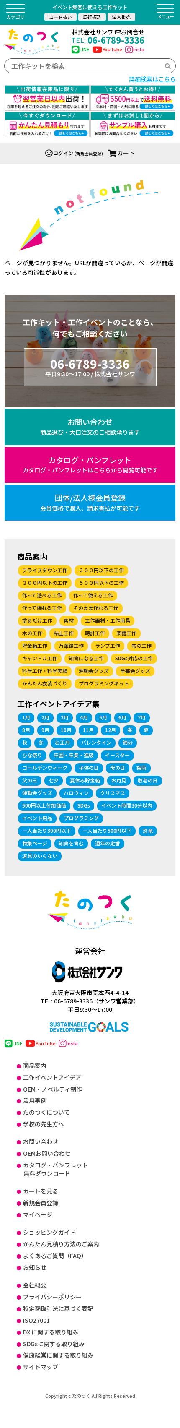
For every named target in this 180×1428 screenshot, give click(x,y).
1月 (26, 717)
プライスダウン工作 (44, 569)
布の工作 (141, 645)
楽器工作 (126, 632)
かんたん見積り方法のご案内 (61, 1244)
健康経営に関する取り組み (58, 1355)
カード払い (60, 16)
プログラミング (81, 817)
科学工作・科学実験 (44, 670)
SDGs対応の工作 (134, 658)
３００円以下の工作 (44, 582)
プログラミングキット (104, 683)
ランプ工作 (107, 645)
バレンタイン (96, 742)
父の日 (29, 780)
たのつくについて (46, 1112)
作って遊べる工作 (42, 595)
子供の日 (89, 767)
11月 (88, 729)
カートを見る (40, 1191)
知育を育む (71, 843)
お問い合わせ (90, 426)
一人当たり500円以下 (106, 830)
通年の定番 (107, 843)
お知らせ (34, 1267)
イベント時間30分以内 (126, 805)
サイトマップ (40, 1367)
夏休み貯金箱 (85, 780)
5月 (103, 717)
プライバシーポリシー (52, 1296)
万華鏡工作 (71, 645)
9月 (45, 729)
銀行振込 (92, 16)
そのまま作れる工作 (95, 607)
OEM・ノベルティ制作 (52, 1089)
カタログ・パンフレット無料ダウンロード (55, 1169)
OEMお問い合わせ (47, 1153)
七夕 (54, 780)
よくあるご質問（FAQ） (55, 1255)
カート (126, 153)
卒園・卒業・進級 (74, 754)
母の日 (117, 767)
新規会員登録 (40, 1203)
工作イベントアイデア (52, 1077)
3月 (65, 717)
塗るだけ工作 (37, 620)
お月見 (118, 780)
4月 (84, 717)
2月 (45, 717)
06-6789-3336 (107, 40)
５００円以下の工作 (101, 582)
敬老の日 (148, 780)
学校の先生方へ (43, 1124)
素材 (69, 620)
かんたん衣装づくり (44, 683)
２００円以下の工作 (101, 569)
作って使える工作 (93, 595)
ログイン (63, 152)
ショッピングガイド (49, 1232)
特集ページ (34, 843)
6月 (122, 717)
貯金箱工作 (34, 645)
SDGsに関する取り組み (54, 1343)
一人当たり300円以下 (46, 830)
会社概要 (34, 1285)
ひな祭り (32, 754)
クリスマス (112, 792)
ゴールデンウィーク (44, 767)
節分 (128, 742)
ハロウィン (76, 792)
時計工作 (95, 632)
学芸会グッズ (135, 670)
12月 (110, 729)
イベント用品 (37, 817)
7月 (142, 717)
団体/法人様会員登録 (90, 502)
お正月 (62, 742)
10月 (66, 729)
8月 (26, 729)
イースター (117, 754)
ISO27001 (36, 1320)
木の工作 (32, 632)
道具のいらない (39, 855)
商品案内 (34, 1065)
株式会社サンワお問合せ (108, 32)
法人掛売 (121, 16)
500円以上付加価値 (44, 805)
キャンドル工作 (39, 658)
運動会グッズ (94, 670)
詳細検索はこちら (152, 79)
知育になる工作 (86, 658)
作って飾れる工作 (42, 607)
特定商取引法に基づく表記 (58, 1308)
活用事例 (34, 1100)
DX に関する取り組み (50, 1332)
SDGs (83, 805)
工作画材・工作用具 (107, 620)
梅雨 (141, 767)
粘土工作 (64, 632)
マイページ (37, 1214)
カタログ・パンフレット (90, 464)
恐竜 (148, 830)
